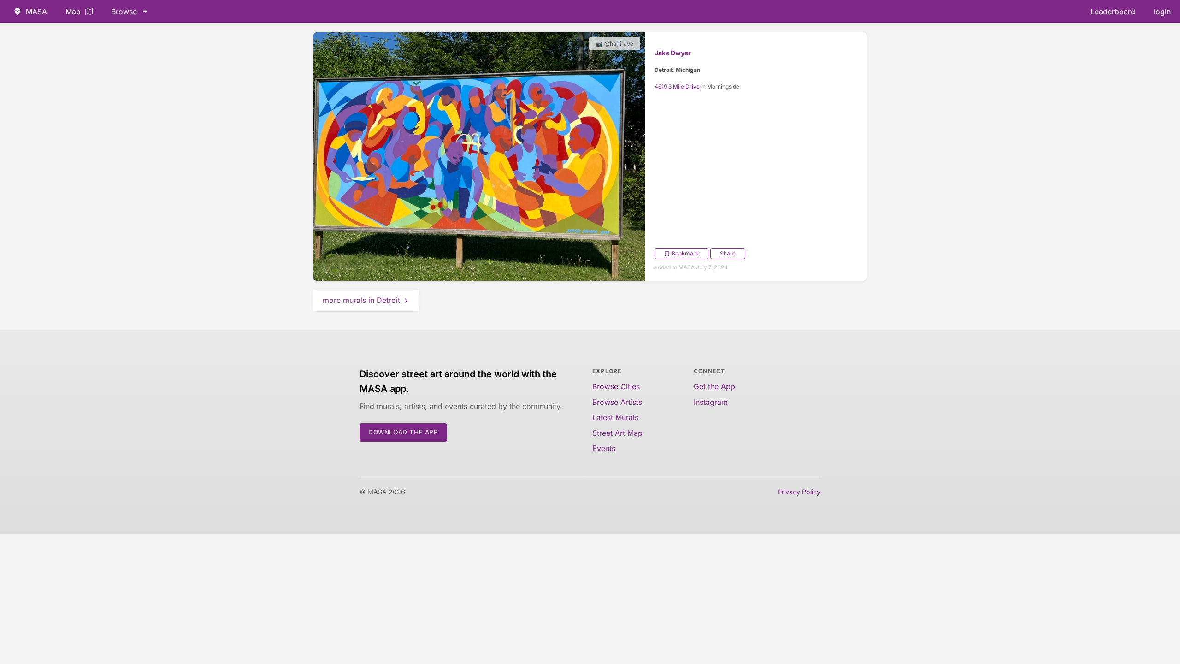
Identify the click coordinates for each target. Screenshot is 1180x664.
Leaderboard (1113, 11)
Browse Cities (616, 386)
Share (728, 253)
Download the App (403, 432)
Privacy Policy (799, 492)
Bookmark (685, 253)
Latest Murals (615, 417)
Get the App (714, 386)
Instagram (711, 402)
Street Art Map (617, 433)
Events (603, 448)
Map (73, 11)
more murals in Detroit (361, 300)
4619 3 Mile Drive (677, 86)
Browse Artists (617, 402)
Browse (124, 11)
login (1162, 11)
